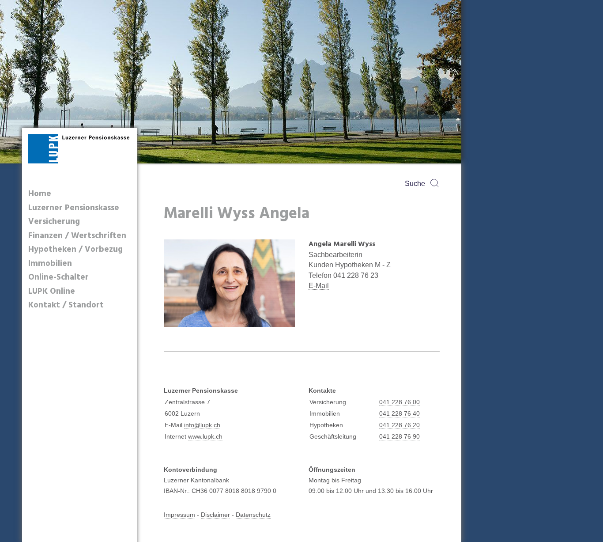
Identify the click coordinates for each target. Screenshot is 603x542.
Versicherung (54, 222)
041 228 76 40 (399, 413)
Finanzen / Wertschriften (77, 236)
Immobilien (50, 264)
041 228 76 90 (399, 436)
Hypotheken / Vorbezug (75, 249)
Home (39, 194)
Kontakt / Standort (66, 305)
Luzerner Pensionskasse (73, 208)
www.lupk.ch (205, 436)
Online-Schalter (58, 277)
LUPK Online (51, 291)
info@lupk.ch (202, 424)
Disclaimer (215, 514)
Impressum (179, 514)
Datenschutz (253, 514)
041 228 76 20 (399, 424)
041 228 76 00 (399, 402)
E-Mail (319, 285)
